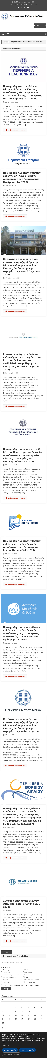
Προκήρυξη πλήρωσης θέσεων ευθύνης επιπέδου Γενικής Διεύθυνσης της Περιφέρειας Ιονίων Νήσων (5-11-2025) (22, 545)
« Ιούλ (3, 1028)
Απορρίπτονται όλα (27, 1050)
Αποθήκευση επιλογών (11, 1054)
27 (22, 1019)
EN (36, 4)
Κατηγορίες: (6, 967)
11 (9, 1011)
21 (29, 1015)
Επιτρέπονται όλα (10, 1050)
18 (9, 1015)
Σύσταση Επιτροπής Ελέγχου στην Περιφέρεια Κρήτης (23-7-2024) (22, 903)
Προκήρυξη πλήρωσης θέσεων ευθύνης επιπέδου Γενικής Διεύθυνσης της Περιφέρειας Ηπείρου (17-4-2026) (22, 177)
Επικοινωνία (14, 4)
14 (29, 1011)
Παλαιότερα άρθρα (8, 952)
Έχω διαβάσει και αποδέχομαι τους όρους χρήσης (21, 985)
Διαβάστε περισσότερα (16, 130)
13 (22, 1011)
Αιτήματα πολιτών (26, 4)
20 (22, 1015)
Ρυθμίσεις (5, 1045)
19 (16, 1015)
